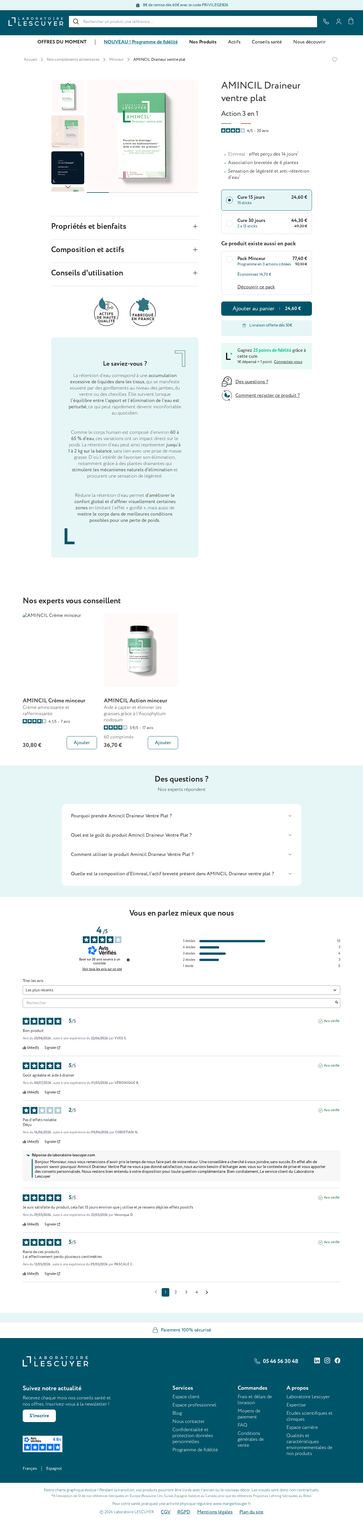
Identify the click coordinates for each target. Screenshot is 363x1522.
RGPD (183, 1512)
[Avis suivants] (207, 1293)
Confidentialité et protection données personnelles (192, 1435)
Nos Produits (203, 42)
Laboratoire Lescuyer (308, 1396)
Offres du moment (61, 42)
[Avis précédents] (156, 1292)
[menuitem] (61, 42)
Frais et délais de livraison (255, 1399)
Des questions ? (251, 382)
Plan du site (251, 1512)
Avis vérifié (331, 1021)
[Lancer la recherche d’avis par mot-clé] (336, 1003)
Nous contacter (188, 1421)
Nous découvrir (309, 42)
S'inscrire (39, 1415)
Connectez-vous (288, 362)
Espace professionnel (194, 1405)
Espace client (186, 1396)
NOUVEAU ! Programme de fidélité (141, 42)
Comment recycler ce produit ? (267, 395)
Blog (177, 1413)
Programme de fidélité (195, 1449)
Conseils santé (267, 42)
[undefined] (128, 960)
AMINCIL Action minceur (135, 701)
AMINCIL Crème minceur (54, 701)
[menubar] (181, 42)
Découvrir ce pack (256, 287)
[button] (181, 816)
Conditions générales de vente (251, 1439)
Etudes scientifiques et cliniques (309, 1416)
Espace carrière (302, 1427)
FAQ (242, 1425)
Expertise (296, 1405)
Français (30, 1468)
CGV (165, 1512)
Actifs (234, 42)
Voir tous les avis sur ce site (102, 969)
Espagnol (54, 1468)
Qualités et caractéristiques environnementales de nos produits (309, 1444)
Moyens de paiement (249, 1414)
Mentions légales (215, 1512)
